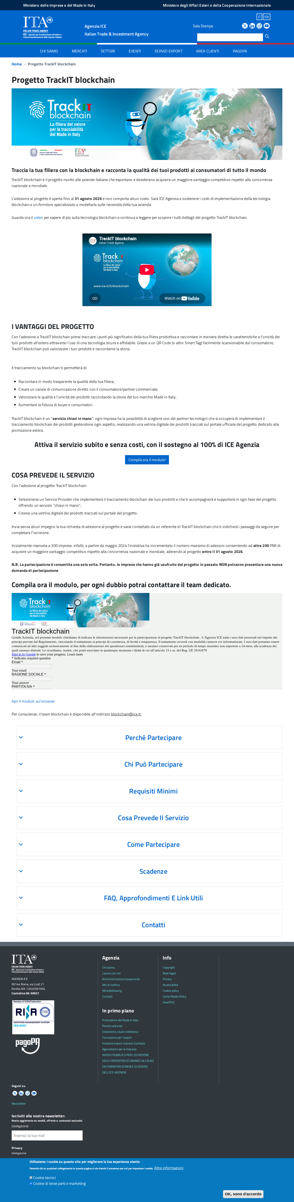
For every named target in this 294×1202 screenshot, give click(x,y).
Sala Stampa (203, 26)
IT (259, 16)
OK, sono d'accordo (243, 1194)
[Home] (42, 27)
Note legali (169, 973)
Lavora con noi (111, 973)
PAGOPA (240, 51)
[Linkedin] (252, 26)
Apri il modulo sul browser (33, 701)
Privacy (167, 979)
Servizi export (168, 51)
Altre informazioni (168, 1168)
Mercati (79, 51)
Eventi (135, 51)
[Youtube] (267, 26)
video (38, 217)
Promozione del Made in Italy (120, 1020)
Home (17, 64)
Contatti (107, 996)
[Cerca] (267, 36)
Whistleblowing (112, 990)
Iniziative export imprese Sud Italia (123, 1043)
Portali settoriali (112, 1026)
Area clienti (207, 51)
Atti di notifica (111, 984)
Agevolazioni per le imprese (119, 1049)
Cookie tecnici (44, 1178)
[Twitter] (245, 26)
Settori (108, 51)
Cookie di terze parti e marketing (59, 1183)
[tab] (149, 737)
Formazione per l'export (117, 1037)
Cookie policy (171, 990)
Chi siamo (49, 51)
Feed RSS (169, 1002)
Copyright (169, 967)
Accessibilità (170, 984)
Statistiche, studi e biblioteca (120, 1031)
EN (267, 16)
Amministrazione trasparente (121, 979)
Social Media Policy (174, 996)
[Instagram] (259, 26)
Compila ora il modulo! (147, 460)
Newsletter (19, 1103)
